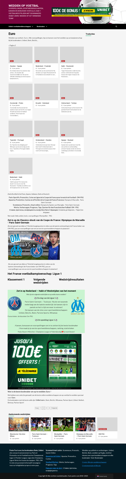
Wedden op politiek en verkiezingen (95, 450)
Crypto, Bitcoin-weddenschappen (94, 462)
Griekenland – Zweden (43, 140)
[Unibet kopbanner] (81, 12)
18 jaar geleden (16, 68)
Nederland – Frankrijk (43, 66)
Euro (25, 38)
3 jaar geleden (15, 438)
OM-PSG (101, 434)
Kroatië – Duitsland (42, 103)
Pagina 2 (13, 45)
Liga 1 (12, 429)
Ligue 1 (12, 458)
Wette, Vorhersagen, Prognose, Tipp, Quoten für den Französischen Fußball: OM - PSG (46, 207)
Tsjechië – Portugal (17, 140)
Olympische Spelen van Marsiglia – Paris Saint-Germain (46, 205)
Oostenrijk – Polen (16, 103)
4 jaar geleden (37, 438)
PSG (37, 460)
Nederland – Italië (16, 177)
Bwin (47, 400)
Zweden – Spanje (16, 66)
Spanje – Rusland (67, 140)
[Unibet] (44, 361)
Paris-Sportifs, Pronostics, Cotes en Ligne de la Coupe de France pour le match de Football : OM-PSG (46, 197)
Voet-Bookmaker (97, 458)
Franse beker (80, 429)
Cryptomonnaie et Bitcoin (91, 466)
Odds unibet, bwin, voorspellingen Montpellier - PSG (33, 216)
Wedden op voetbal (24, 5)
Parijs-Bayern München (26, 332)
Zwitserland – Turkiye (69, 103)
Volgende (54, 408)
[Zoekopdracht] (116, 26)
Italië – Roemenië (67, 66)
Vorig (36, 408)
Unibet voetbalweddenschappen (20, 26)
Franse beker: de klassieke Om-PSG (20, 316)
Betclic (52, 400)
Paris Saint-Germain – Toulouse (38, 302)
